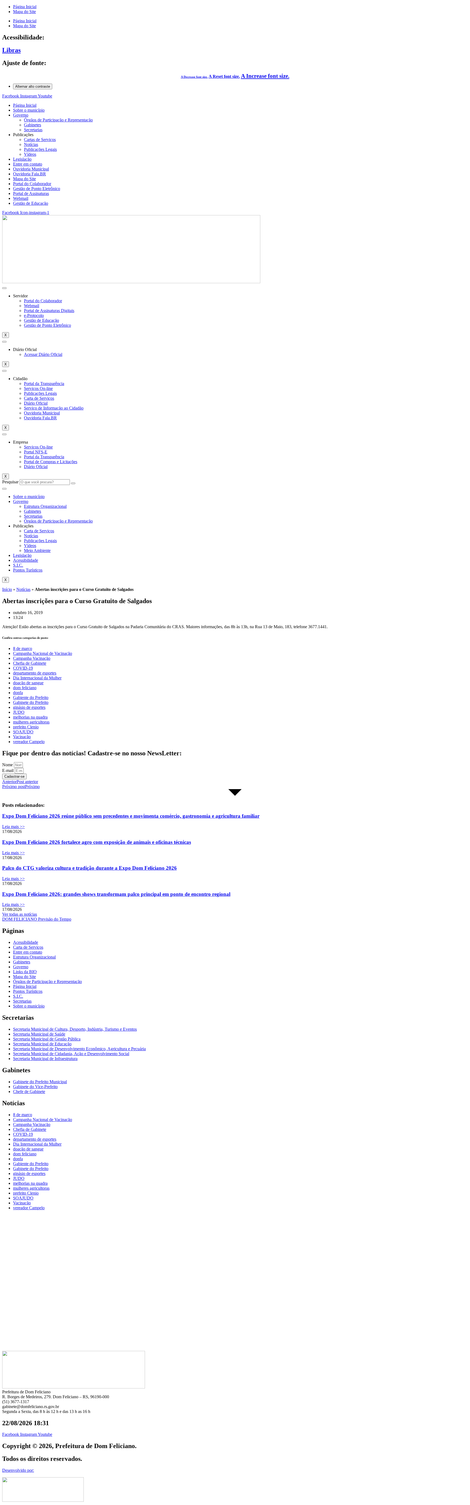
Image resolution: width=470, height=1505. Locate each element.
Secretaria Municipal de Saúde (39, 1034)
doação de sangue (28, 682)
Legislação (22, 159)
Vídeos (30, 154)
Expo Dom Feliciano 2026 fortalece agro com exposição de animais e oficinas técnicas (96, 842)
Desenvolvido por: (18, 1470)
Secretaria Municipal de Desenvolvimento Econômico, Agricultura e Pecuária (79, 1048)
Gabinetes (32, 125)
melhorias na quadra (30, 717)
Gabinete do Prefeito (30, 702)
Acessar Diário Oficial (43, 354)
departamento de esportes (34, 673)
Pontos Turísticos (27, 570)
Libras (11, 50)
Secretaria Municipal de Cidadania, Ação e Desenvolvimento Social (71, 1053)
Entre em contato (27, 164)
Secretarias (33, 129)
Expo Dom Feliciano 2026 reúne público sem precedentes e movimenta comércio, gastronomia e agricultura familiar (130, 816)
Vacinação (22, 736)
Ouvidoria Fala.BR (29, 174)
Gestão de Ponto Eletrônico (36, 188)
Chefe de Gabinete (29, 1091)
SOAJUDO (23, 731)
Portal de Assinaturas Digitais (49, 310)
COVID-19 (23, 668)
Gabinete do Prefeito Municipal (40, 1081)
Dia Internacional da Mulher (37, 678)
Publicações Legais (40, 149)
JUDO (18, 712)
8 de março (22, 648)
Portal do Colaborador (32, 183)
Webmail (20, 198)
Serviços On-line (38, 388)
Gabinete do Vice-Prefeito (35, 1086)
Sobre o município (29, 110)
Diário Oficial (36, 403)
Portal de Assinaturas (31, 193)
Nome (8, 764)
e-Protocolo (34, 315)
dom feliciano (24, 687)
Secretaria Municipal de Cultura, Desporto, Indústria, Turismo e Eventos (75, 1029)
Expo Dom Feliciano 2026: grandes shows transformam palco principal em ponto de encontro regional (116, 894)
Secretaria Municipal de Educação (42, 1044)
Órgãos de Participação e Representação (58, 120)
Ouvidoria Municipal (31, 169)
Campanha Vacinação (31, 658)
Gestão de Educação (30, 203)
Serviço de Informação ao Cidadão (54, 408)
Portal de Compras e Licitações (50, 461)
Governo (20, 115)
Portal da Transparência (44, 383)
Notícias (31, 144)
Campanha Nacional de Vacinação (42, 653)
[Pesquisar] (73, 483)
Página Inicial (24, 6)
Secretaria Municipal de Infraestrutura (45, 1058)
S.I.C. (18, 565)
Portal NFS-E (35, 452)
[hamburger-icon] (4, 288)
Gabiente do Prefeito (30, 697)
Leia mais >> (13, 826)
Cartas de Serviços (40, 139)
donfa (18, 692)
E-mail (8, 770)
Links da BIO (25, 971)
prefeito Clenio (26, 727)
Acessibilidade (25, 560)
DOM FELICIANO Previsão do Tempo (36, 919)
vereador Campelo (29, 741)
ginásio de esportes (29, 707)
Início (7, 589)
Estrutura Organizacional (45, 506)
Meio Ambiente (37, 550)
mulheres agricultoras (31, 722)
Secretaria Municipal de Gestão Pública (47, 1039)
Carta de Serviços (39, 398)
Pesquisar (10, 482)
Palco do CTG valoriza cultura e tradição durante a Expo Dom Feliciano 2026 (89, 868)
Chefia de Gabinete (29, 663)
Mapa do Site (24, 11)
